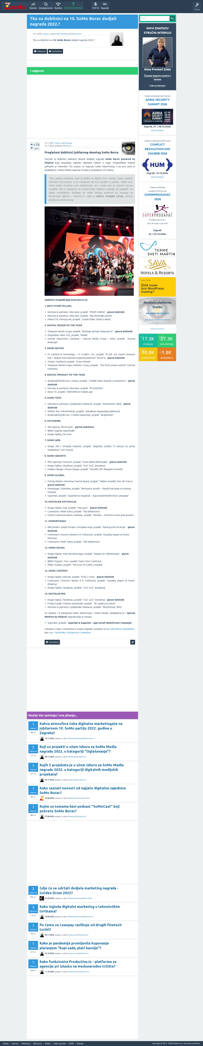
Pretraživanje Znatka (157, 329)
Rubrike (58, 8)
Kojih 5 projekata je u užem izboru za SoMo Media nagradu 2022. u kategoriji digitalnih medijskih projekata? (82, 769)
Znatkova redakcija (162, 320)
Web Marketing (62, 34)
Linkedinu (86, 632)
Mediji (70, 757)
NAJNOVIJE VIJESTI (157, 313)
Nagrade (105, 8)
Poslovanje (72, 972)
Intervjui (15, 1044)
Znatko (68, 146)
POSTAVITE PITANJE (73, 8)
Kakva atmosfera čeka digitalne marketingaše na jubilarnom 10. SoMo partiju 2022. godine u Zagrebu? (81, 728)
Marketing (26, 1044)
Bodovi (48, 1044)
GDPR (71, 1044)
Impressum (149, 320)
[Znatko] (14, 5)
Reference (37, 1044)
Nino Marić (88, 898)
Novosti (33, 8)
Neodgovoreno (46, 8)
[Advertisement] (82, 106)
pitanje (46, 34)
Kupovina (72, 953)
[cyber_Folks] (157, 295)
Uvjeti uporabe (60, 1044)
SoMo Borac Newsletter (122, 629)
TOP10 (95, 8)
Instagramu (73, 632)
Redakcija (68, 143)
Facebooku (60, 632)
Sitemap (80, 1044)
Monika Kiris (77, 34)
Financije (71, 935)
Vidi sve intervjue (157, 86)
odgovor (58, 143)
